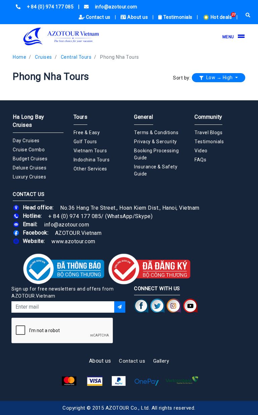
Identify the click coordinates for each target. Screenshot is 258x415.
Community (208, 117)
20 (233, 14)
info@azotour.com (66, 224)
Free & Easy (87, 132)
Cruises (43, 57)
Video (201, 150)
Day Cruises (26, 140)
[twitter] (157, 306)
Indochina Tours (92, 159)
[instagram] (173, 306)
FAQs (200, 159)
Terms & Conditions (156, 132)
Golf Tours (85, 141)
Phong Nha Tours (119, 57)
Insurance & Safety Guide (155, 170)
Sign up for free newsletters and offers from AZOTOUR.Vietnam (62, 292)
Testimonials (178, 17)
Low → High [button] (219, 77)
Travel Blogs (208, 132)
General (143, 117)
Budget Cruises (30, 158)
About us (137, 17)
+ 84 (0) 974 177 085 (74, 216)
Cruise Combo (29, 149)
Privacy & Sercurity (155, 141)
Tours (81, 117)
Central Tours (76, 57)
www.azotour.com (73, 241)
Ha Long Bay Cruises (28, 121)
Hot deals (221, 17)
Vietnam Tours (90, 150)
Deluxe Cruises (29, 167)
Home (19, 57)
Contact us (98, 17)
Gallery (161, 361)
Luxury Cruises (29, 176)
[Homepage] (61, 36)
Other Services (90, 168)
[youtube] (190, 306)
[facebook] (141, 306)
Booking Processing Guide (156, 154)
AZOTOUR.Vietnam (78, 232)
